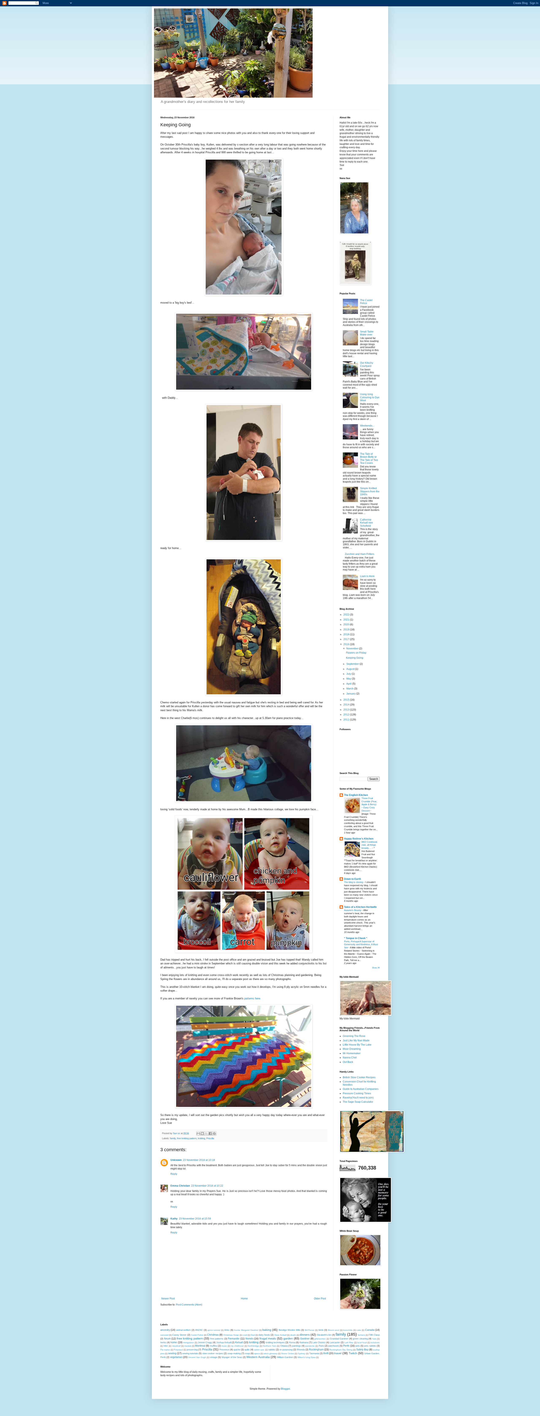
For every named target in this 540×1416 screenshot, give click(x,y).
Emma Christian (180, 1185)
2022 (346, 614)
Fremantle (233, 1338)
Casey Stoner (179, 1335)
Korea (292, 1342)
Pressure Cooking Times (357, 1093)
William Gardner (285, 1357)
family (173, 1138)
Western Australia (258, 1357)
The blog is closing (354, 882)
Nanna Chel (350, 1057)
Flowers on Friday (356, 652)
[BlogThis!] (202, 1133)
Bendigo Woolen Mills (289, 1330)
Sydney (301, 1353)
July (349, 673)
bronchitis (347, 1330)
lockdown (375, 1342)
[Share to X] (206, 1133)
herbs (163, 1342)
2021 (346, 619)
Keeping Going (354, 657)
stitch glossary (270, 1353)
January (351, 693)
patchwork (333, 1346)
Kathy (174, 1218)
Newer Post (168, 1298)
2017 (346, 639)
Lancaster (335, 1342)
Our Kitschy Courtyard (366, 364)
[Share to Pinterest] (214, 1133)
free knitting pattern (187, 1138)
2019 (346, 629)
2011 (346, 719)
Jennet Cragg (205, 1342)
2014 (346, 704)
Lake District (318, 1342)
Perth (346, 1345)
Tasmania (314, 1353)
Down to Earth (352, 879)
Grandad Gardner (339, 1338)
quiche (237, 1349)
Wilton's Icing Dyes (306, 1357)
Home (244, 1298)
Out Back (348, 1062)
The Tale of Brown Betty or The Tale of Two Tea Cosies (369, 458)
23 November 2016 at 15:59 (195, 1218)
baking (266, 1329)
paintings (296, 1346)
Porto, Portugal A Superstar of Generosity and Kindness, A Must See (361, 944)
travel (338, 1353)
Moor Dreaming (352, 1048)
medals (187, 1346)
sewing (172, 1353)
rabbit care (259, 1350)
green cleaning (360, 1338)
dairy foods (264, 1335)
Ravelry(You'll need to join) (358, 1097)
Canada (369, 1330)
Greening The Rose (354, 1036)
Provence (224, 1349)
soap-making (234, 1353)
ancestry (165, 1330)
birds (321, 1330)
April (349, 683)
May (349, 678)
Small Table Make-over (367, 333)
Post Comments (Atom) (189, 1304)
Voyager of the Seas (231, 1357)
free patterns (217, 1338)
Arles (227, 1330)
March (350, 688)
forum (167, 1338)
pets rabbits (370, 1346)
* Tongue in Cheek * (355, 938)
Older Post (320, 1298)
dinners (305, 1334)
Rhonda (301, 1349)
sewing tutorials (190, 1353)
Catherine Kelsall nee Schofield (366, 522)
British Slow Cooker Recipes (359, 1077)
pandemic (310, 1346)
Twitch (353, 1353)
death (293, 1335)
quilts (247, 1349)
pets (357, 1346)
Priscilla (210, 1138)
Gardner (305, 1338)
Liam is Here (367, 576)
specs (257, 1353)
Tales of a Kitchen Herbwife (360, 907)
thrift (325, 1353)
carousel (164, 1335)
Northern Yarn (269, 1346)
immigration (188, 1342)
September (353, 663)
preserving (192, 1349)
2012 (346, 714)
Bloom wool (333, 1330)
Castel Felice (197, 1335)
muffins (213, 1346)
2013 (346, 709)
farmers (361, 1335)
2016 (346, 644)
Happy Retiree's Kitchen (358, 838)
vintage (213, 1357)
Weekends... (367, 425)
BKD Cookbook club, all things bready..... (369, 845)
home (173, 1342)
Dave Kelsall (280, 1335)
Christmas (213, 1334)
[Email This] (198, 1133)
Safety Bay (362, 1349)
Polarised (178, 1350)
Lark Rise (348, 1342)
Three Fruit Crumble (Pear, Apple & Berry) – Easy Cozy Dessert (369, 804)
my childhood (237, 1346)
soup (247, 1353)
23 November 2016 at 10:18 (199, 1160)
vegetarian (176, 1357)
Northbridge (253, 1346)
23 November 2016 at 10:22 (207, 1185)
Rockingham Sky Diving (340, 1350)
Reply (173, 1173)
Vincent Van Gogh (197, 1357)
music (224, 1346)
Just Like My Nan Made (356, 1040)
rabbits (271, 1349)
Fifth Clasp (374, 1335)
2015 (346, 699)
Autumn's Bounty (353, 910)
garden (288, 1338)
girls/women (320, 1339)
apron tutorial (213, 1330)
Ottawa (284, 1346)
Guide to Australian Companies (360, 1089)
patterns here (252, 998)
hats (374, 1339)
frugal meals (267, 1338)
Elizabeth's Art (324, 1335)
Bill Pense (310, 1330)
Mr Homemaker (351, 1053)
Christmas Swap (231, 1335)
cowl (245, 1335)
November (352, 648)
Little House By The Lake (357, 1044)
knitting (201, 1138)
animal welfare (183, 1330)
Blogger (285, 1388)
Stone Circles (287, 1353)
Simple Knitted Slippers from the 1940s (369, 491)
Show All (376, 968)
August (350, 669)
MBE (165, 1346)
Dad (253, 1335)
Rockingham (316, 1349)
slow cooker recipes (212, 1353)
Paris (321, 1346)
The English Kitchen (356, 795)
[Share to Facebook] (210, 1133)
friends (249, 1338)
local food (362, 1342)
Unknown (176, 1160)
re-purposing (286, 1349)
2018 (346, 634)
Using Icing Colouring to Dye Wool (369, 397)
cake (358, 1330)
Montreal (200, 1345)
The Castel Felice (366, 302)
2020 (346, 624)
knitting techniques (275, 1342)
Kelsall (239, 1342)
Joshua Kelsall (223, 1342)
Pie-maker (165, 1350)
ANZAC (199, 1330)
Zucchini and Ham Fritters (359, 554)
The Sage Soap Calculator (358, 1101)
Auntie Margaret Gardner (246, 1330)
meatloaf (176, 1346)
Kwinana (304, 1342)
